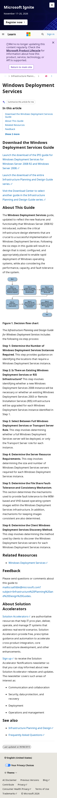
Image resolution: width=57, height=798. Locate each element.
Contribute (8, 784)
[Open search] (42, 34)
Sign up (7, 658)
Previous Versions (29, 780)
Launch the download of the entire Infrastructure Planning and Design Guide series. (28, 179)
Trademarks (9, 793)
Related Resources (15, 124)
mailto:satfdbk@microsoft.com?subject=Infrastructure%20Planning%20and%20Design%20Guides (28, 592)
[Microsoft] (28, 34)
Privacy (21, 784)
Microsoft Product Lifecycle (23, 50)
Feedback (10, 129)
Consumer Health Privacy (16, 788)
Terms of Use (42, 788)
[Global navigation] (3, 34)
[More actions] (51, 76)
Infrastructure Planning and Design (24, 76)
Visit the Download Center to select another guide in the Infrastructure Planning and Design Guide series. (24, 195)
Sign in (50, 34)
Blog (45, 780)
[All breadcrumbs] (5, 76)
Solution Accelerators (15, 616)
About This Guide (14, 120)
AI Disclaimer (10, 780)
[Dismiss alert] (51, 5)
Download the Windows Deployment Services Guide (29, 115)
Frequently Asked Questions (25, 735)
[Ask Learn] (46, 76)
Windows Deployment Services (27, 563)
